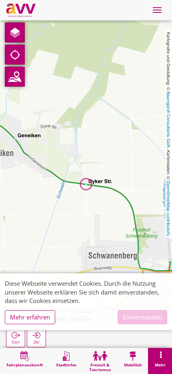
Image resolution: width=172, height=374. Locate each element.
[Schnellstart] (15, 32)
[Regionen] (15, 77)
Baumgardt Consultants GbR (169, 119)
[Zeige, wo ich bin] (15, 55)
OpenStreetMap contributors (169, 208)
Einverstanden (142, 317)
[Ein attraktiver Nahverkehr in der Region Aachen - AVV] (21, 10)
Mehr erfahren (30, 317)
